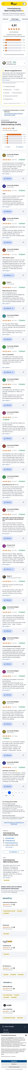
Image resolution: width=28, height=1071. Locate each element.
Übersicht (5, 19)
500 (6, 795)
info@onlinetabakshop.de (11, 842)
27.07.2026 (14, 450)
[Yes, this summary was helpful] (22, 103)
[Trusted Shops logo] (14, 3)
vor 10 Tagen (15, 417)
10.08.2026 (14, 707)
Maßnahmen (10, 805)
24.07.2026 (14, 384)
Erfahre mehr (14, 892)
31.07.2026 (14, 612)
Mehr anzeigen (9, 847)
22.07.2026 (14, 223)
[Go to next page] (10, 795)
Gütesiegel (5, 1029)
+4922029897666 (9, 838)
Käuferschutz (6, 1032)
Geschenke (19, 911)
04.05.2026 (14, 550)
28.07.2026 (14, 320)
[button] (3, 3)
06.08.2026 (14, 159)
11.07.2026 (14, 254)
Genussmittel (6, 880)
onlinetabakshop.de (10, 840)
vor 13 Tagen (15, 736)
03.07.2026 (14, 676)
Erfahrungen (15, 19)
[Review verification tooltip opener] (23, 11)
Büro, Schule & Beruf (7, 995)
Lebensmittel (13, 974)
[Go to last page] (13, 795)
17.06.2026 (14, 643)
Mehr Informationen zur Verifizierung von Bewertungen (14, 823)
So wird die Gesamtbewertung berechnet (14, 54)
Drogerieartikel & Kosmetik (9, 911)
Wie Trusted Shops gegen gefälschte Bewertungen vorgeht (13, 114)
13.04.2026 (14, 351)
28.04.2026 (14, 287)
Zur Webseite (13, 852)
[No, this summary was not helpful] (24, 103)
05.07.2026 (14, 481)
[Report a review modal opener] (23, 178)
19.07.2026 (14, 190)
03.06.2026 (14, 514)
